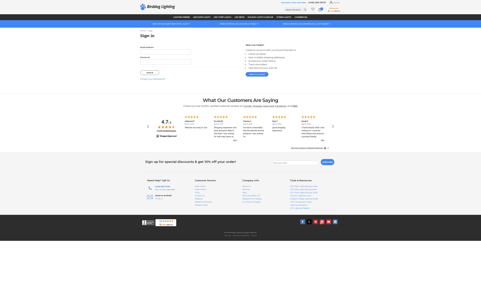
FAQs (197, 192)
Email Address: (147, 47)
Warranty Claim (201, 205)
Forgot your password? (152, 79)
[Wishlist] (312, 9)
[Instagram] (322, 221)
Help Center (200, 186)
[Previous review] (148, 127)
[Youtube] (328, 221)
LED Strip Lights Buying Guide (303, 189)
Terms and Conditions (241, 235)
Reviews (246, 189)
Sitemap (227, 235)
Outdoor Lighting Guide (300, 196)
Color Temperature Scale (300, 202)
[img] (166, 127)
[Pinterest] (315, 221)
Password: (145, 57)
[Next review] (333, 127)
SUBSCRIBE (327, 162)
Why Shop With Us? (251, 196)
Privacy (254, 235)
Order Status (200, 189)
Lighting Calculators (298, 205)
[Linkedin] (335, 221)
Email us (159, 198)
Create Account (257, 74)
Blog (244, 192)
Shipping (198, 199)
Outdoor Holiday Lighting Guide (304, 199)
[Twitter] (309, 221)
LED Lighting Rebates (300, 208)
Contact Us (200, 196)
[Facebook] (302, 221)
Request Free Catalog (252, 199)
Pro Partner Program (251, 202)
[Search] (305, 9)
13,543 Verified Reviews (166, 131)
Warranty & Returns (203, 202)
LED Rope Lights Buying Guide (304, 186)
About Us (246, 186)
